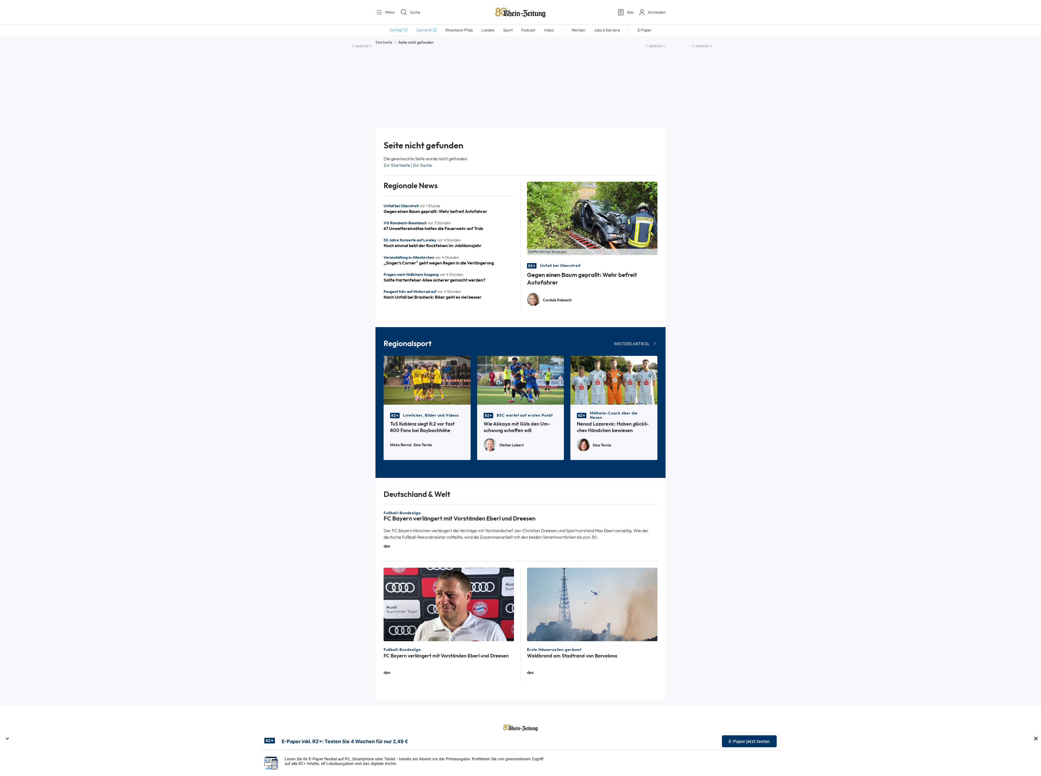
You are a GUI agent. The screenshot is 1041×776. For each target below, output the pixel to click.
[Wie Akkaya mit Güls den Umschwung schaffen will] (520, 380)
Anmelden (657, 12)
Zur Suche (422, 165)
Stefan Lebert (511, 445)
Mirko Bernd (400, 445)
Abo (630, 12)
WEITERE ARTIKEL (632, 344)
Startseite (383, 42)
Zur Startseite (397, 165)
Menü (389, 12)
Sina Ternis (422, 445)
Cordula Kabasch (557, 300)
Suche (415, 12)
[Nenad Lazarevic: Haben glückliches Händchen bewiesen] (613, 380)
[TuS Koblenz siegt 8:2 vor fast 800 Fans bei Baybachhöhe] (427, 380)
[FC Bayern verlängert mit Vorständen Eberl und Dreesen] (449, 604)
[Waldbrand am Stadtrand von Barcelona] (592, 604)
